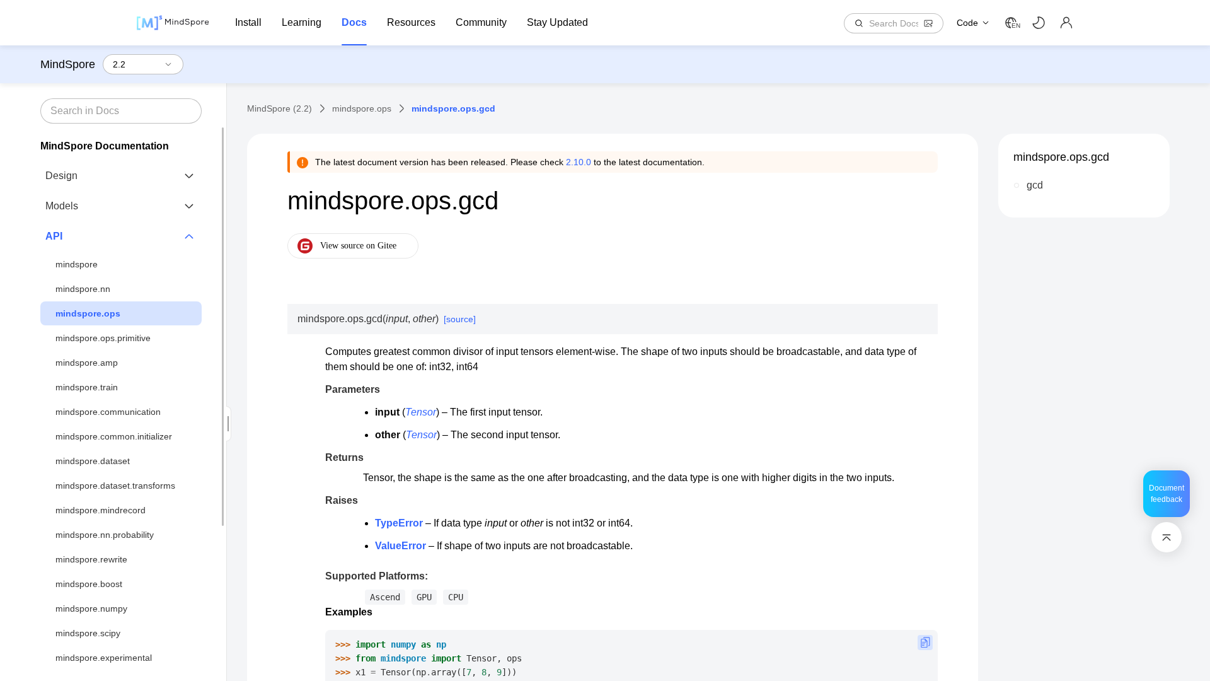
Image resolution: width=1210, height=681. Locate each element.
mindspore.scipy (87, 633)
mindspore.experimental (103, 658)
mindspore (76, 264)
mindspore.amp (86, 363)
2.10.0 (578, 162)
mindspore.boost (88, 584)
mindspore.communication (108, 412)
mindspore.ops (87, 313)
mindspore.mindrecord (100, 510)
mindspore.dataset (92, 461)
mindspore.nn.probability (104, 535)
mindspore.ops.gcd (1061, 157)
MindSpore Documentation (104, 146)
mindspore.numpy (91, 608)
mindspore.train (86, 387)
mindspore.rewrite (91, 559)
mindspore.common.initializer (113, 436)
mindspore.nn (82, 289)
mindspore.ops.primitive (103, 338)
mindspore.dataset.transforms (115, 485)
